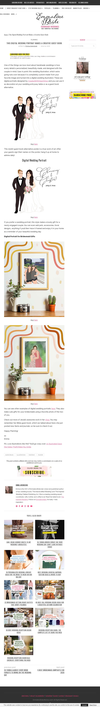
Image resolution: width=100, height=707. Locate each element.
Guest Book (9, 454)
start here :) (25, 696)
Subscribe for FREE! (17, 2)
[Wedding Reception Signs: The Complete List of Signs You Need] (49, 617)
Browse (85, 8)
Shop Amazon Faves (51, 2)
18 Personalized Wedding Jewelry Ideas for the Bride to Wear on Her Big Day (18, 574)
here (36, 144)
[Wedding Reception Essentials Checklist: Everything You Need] (18, 645)
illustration (21, 454)
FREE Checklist (67, 8)
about (32, 696)
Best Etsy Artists (29, 2)
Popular (47, 8)
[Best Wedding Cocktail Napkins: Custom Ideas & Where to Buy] (49, 559)
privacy (76, 696)
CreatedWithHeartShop (38, 81)
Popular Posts (40, 2)
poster (40, 454)
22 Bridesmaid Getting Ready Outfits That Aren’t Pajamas (19, 603)
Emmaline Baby (41, 499)
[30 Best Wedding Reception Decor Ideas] (18, 617)
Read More (93, 705)
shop (47, 420)
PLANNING (56, 8)
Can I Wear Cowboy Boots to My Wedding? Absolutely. (19, 543)
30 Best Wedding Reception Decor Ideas (18, 631)
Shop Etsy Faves (62, 2)
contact (61, 696)
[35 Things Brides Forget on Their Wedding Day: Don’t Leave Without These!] (49, 529)
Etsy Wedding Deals (35, 8)
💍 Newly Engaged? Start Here (15, 8)
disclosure (68, 696)
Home (1, 8)
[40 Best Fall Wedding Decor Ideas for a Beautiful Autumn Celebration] (49, 590)
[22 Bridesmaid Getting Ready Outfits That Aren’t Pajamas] (18, 590)
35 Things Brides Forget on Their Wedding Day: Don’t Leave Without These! (50, 544)
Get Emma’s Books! (83, 2)
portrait (32, 454)
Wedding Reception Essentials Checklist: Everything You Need (18, 659)
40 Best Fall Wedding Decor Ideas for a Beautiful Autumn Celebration (50, 603)
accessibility (40, 696)
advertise (49, 696)
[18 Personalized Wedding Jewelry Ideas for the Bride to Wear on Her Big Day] (18, 559)
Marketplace (77, 8)
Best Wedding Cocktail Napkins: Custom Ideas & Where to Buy (50, 573)
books (55, 696)
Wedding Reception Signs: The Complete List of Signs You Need (50, 631)
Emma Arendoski (31, 46)
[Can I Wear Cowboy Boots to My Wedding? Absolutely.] (18, 529)
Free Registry (72, 2)
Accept (84, 705)
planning (34, 39)
